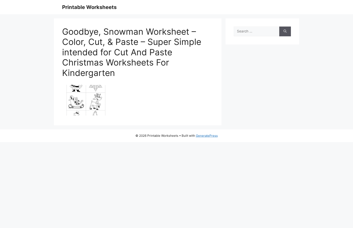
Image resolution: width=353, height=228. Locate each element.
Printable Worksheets (89, 7)
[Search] (285, 31)
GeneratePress (207, 136)
